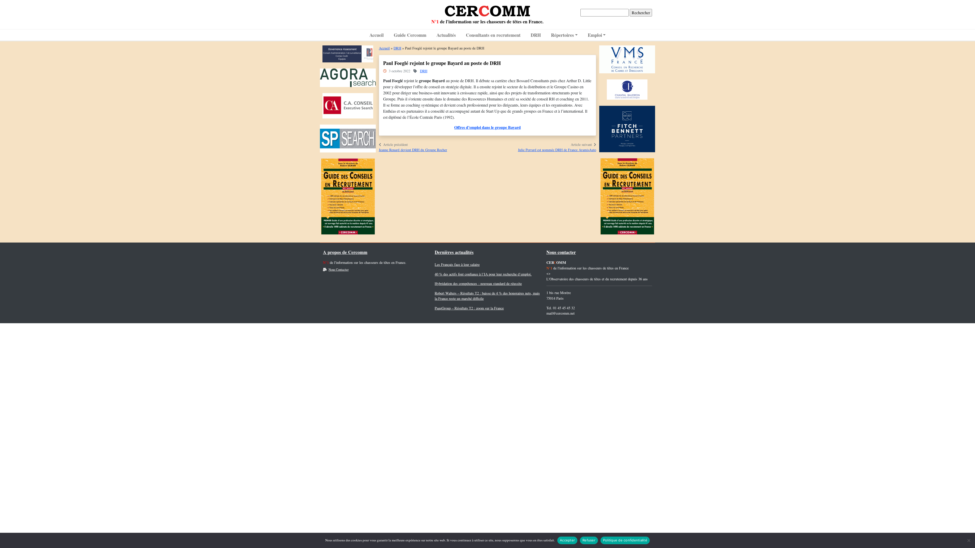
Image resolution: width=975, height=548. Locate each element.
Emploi (595, 34)
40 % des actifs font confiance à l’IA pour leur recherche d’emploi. (483, 274)
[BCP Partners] (347, 55)
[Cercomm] (487, 9)
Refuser (588, 540)
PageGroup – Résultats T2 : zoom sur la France (469, 308)
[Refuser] (968, 540)
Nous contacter (561, 252)
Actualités (446, 34)
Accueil (376, 34)
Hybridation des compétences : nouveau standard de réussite (478, 283)
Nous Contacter (339, 269)
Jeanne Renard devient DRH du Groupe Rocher (413, 149)
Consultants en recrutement (493, 34)
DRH (536, 34)
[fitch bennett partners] (627, 130)
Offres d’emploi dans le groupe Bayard (487, 127)
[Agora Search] (348, 79)
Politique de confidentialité (625, 540)
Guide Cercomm (410, 34)
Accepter (567, 540)
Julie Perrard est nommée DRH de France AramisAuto (557, 149)
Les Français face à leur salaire (457, 264)
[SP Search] (348, 139)
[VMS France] (627, 60)
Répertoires (562, 34)
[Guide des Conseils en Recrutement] (348, 197)
